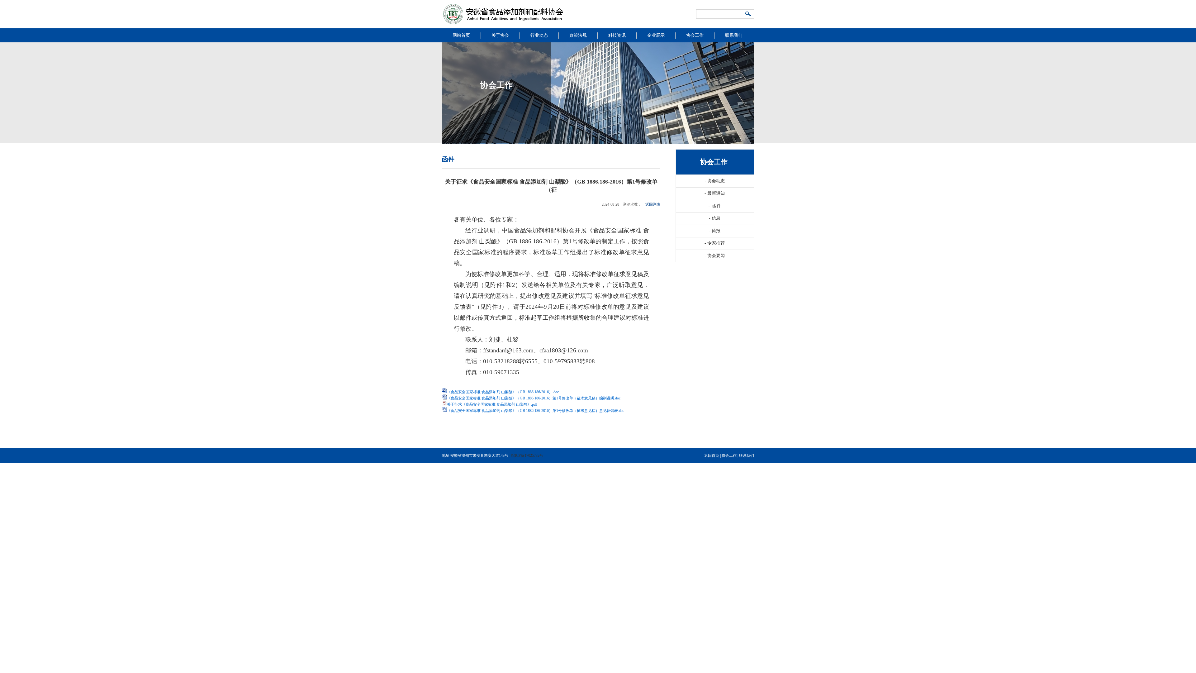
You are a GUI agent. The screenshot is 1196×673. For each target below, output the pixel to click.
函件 (714, 205)
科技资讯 (617, 35)
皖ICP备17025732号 (527, 455)
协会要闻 (715, 255)
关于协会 (500, 35)
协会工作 (695, 35)
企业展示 (656, 35)
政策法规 (578, 35)
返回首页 (711, 455)
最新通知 (715, 193)
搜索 (748, 14)
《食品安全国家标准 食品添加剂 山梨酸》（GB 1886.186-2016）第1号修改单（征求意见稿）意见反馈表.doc (535, 410)
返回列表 (652, 204)
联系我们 (734, 35)
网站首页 (461, 35)
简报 (714, 230)
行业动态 (539, 35)
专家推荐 (715, 243)
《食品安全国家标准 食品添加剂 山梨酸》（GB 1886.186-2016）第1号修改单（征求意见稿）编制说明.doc (533, 398)
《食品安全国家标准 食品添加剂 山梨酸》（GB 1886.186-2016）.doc (503, 392)
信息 (714, 218)
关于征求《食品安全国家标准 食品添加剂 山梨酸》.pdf (492, 404)
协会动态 (715, 181)
